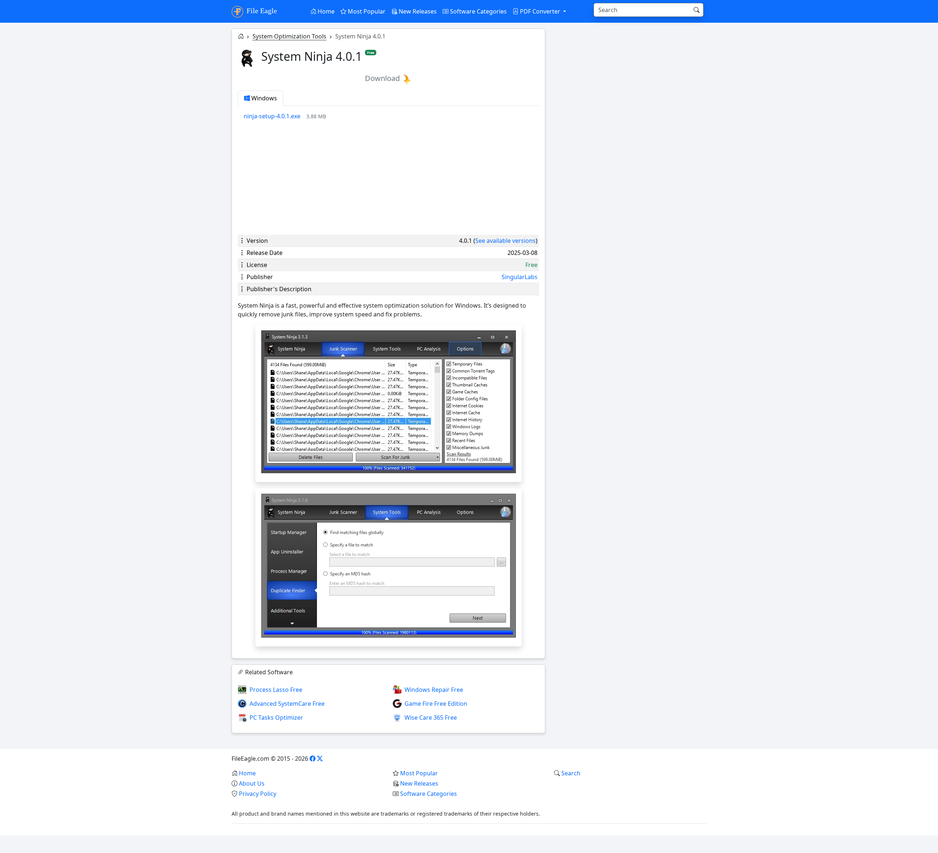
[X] (320, 758)
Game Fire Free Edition (436, 704)
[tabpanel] (391, 116)
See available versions (505, 241)
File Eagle (261, 11)
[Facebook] (312, 758)
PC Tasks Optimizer (276, 717)
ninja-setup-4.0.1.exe (272, 116)
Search (570, 773)
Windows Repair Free (434, 690)
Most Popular (365, 11)
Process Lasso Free (276, 690)
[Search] (696, 10)
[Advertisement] (388, 177)
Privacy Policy (257, 794)
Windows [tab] (263, 98)
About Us (252, 783)
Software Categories (477, 11)
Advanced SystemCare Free (287, 704)
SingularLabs (520, 277)
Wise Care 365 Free (431, 717)
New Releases (417, 11)
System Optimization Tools (289, 36)
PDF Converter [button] (540, 11)
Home (325, 11)
